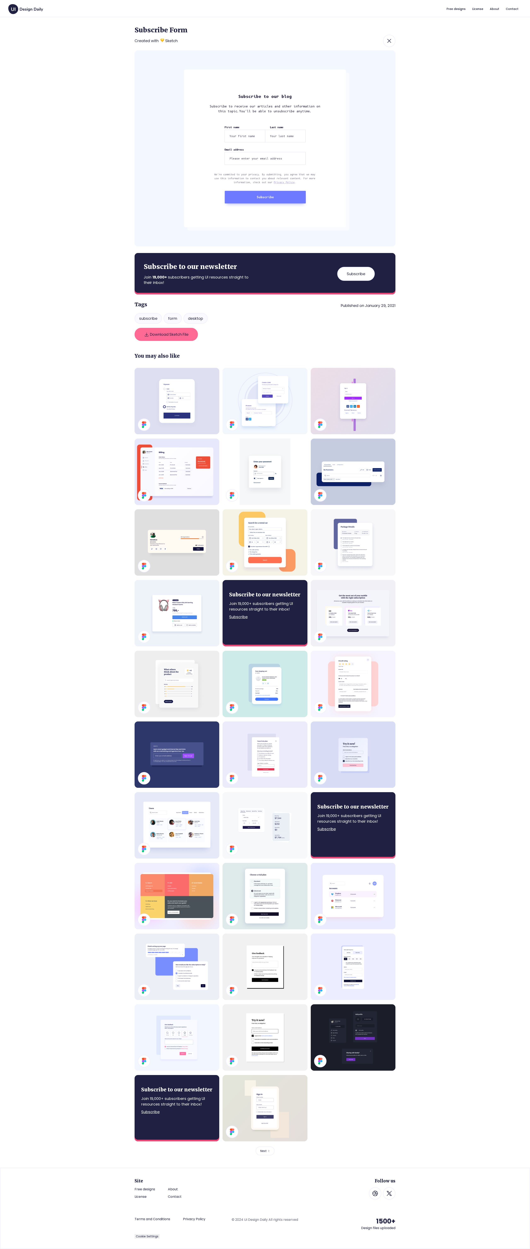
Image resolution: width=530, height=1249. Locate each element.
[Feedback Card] (265, 967)
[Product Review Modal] (353, 684)
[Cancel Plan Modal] (265, 754)
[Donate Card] (353, 967)
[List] (353, 896)
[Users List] (177, 825)
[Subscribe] (177, 754)
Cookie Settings (147, 1236)
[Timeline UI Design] (353, 542)
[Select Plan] (265, 896)
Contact (175, 1196)
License (141, 1196)
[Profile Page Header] (177, 542)
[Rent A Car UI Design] (265, 542)
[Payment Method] (177, 401)
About (173, 1189)
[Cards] (265, 825)
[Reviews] (177, 684)
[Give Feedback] (177, 1037)
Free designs (145, 1189)
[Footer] (177, 896)
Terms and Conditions (152, 1219)
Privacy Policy (194, 1219)
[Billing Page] (177, 472)
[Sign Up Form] (265, 1037)
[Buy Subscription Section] (353, 613)
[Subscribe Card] (353, 754)
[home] (25, 7)
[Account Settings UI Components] (177, 967)
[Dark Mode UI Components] (353, 1037)
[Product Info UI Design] (177, 613)
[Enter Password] (265, 472)
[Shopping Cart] (265, 684)
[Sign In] (353, 401)
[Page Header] (353, 472)
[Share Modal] (265, 401)
